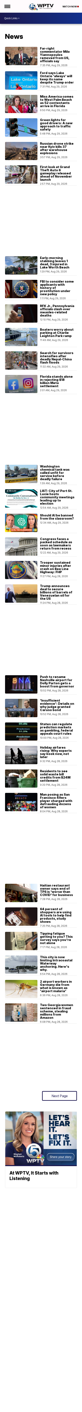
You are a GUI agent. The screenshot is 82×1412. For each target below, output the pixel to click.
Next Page (60, 1096)
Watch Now (69, 6)
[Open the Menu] (7, 6)
